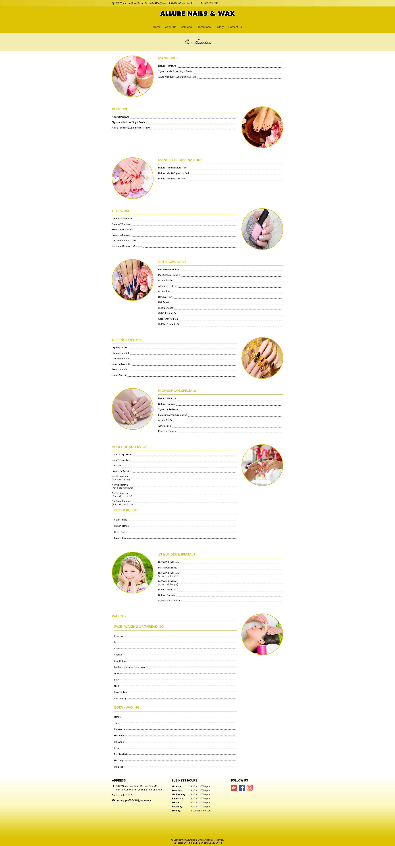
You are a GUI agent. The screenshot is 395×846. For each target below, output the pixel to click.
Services (186, 27)
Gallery (219, 27)
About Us (170, 27)
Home (157, 27)
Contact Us (235, 27)
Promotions (203, 27)
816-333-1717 (211, 3)
